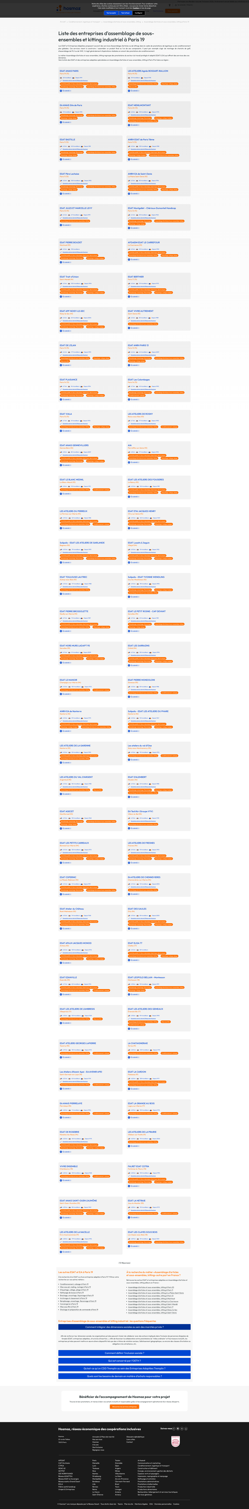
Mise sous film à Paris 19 (69, 1307)
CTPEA (61, 1466)
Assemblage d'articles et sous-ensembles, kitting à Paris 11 (150, 1290)
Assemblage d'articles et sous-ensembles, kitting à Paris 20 (151, 1287)
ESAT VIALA (66, 414)
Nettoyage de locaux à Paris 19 (72, 1293)
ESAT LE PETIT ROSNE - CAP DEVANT (147, 611)
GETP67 (61, 1471)
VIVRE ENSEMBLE (69, 1166)
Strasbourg (96, 1476)
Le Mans (118, 1476)
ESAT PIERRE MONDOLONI (141, 680)
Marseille (95, 1463)
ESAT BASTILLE (67, 139)
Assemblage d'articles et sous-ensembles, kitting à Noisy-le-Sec (152, 1310)
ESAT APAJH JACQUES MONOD (76, 943)
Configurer (138, 13)
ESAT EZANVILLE (68, 977)
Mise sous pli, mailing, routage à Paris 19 (75, 1287)
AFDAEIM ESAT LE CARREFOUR (144, 242)
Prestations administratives (148, 1481)
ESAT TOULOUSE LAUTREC (73, 577)
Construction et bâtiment (147, 1468)
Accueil (63, 22)
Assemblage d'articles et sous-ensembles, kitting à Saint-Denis (152, 1313)
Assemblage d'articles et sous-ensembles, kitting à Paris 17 (150, 1307)
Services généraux (145, 1495)
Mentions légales (141, 1504)
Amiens (118, 1492)
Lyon (94, 1466)
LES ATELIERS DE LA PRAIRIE (142, 1132)
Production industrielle (146, 1487)
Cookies (136, 8)
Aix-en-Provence (121, 1479)
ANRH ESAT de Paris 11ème (141, 139)
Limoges (118, 1489)
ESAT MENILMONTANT (139, 105)
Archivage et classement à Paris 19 (73, 1298)
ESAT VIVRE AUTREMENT (140, 311)
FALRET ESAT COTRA (138, 1166)
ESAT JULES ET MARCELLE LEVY (76, 208)
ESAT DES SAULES (137, 909)
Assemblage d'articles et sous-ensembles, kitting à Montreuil (151, 1298)
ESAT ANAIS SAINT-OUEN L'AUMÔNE (78, 1201)
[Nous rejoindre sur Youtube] (186, 1428)
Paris (94, 1460)
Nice (94, 1471)
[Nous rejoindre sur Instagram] (178, 1428)
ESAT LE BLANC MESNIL (72, 480)
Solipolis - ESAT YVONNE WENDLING (146, 577)
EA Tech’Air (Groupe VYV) (140, 811)
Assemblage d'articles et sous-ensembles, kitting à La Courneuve (153, 1301)
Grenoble (118, 1463)
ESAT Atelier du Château (72, 909)
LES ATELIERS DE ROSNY (140, 414)
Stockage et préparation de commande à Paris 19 (79, 1309)
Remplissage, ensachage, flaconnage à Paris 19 (78, 1301)
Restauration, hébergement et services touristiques (158, 1492)
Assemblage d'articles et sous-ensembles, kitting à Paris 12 (150, 1296)
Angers (118, 1468)
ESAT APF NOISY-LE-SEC (72, 311)
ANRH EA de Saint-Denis (140, 174)
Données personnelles (163, 1504)
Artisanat (141, 1460)
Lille (94, 1484)
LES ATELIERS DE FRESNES (141, 843)
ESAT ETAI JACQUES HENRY (142, 511)
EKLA (60, 1484)
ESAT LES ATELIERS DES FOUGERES (146, 480)
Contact (129, 1442)
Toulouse (95, 1468)
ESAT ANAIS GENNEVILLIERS (74, 445)
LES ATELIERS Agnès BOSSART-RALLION (148, 71)
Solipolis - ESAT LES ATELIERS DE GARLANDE (82, 543)
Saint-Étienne (97, 1495)
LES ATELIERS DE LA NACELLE (75, 1232)
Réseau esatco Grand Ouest (69, 1481)
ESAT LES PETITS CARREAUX (74, 843)
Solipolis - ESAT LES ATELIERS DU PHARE (148, 711)
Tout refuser (125, 13)
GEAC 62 (61, 1468)
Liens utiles (130, 1439)
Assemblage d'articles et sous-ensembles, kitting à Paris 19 (166, 22)
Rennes (95, 1487)
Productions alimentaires (147, 1489)
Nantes (95, 1473)
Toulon (117, 1460)
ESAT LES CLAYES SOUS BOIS (142, 1232)
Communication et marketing (149, 1463)
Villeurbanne (120, 1473)
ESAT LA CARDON (137, 1072)
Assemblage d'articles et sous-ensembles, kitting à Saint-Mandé (153, 1304)
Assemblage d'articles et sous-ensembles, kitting (122, 22)
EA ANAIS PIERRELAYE (71, 1103)
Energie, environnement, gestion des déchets (155, 1471)
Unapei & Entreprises (66, 1489)
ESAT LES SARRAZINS (138, 646)
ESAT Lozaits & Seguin (138, 543)
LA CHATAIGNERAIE (138, 1043)
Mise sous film (133, 87)
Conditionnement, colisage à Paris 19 (74, 1284)
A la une (95, 1445)
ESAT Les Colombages (139, 380)
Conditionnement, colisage (137, 395)
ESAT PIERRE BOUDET (71, 242)
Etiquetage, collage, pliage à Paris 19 (74, 1290)
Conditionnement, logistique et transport (84, 22)
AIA (130, 445)
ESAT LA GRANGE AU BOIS (141, 1103)
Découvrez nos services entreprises (124, 1407)
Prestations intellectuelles (148, 1484)
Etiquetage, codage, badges (163, 118)
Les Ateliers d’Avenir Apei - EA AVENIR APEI (81, 1072)
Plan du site (128, 1504)
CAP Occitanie (64, 1463)
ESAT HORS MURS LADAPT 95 (75, 646)
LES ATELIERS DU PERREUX (73, 511)
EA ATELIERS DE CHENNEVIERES (144, 877)
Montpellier (96, 1479)
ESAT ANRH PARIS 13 (138, 345)
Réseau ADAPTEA (65, 1476)
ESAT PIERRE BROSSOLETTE (74, 611)
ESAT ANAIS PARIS (69, 71)
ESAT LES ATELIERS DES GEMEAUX (145, 1009)
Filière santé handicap (66, 1487)
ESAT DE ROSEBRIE (69, 1132)
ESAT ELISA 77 (135, 943)
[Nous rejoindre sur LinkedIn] (182, 1428)
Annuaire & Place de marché (103, 1437)
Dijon (117, 1466)
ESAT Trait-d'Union (69, 277)
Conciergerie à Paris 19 (69, 1304)
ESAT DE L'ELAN (68, 345)
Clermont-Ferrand (122, 1481)
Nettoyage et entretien (147, 1479)
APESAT (61, 1460)
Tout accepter (111, 13)
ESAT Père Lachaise (69, 174)
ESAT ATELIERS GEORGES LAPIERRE (78, 1043)
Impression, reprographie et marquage (153, 1476)
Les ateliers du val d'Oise (140, 746)
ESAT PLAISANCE (68, 380)
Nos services (97, 1439)
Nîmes (117, 1471)
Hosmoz (95, 1442)
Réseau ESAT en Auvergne (68, 1479)
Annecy (118, 1495)
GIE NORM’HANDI (65, 1473)
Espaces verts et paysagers (148, 1473)
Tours (117, 1487)
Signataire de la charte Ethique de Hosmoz (75, 80)
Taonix (120, 1504)
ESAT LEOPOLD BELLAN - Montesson (146, 977)
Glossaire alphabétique (135, 1437)
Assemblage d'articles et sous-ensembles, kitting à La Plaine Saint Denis (156, 1293)
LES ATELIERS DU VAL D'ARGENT (76, 777)
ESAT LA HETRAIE (136, 1201)
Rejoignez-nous (98, 1450)
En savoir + (67, 90)
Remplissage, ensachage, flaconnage (72, 87)
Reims (94, 1489)
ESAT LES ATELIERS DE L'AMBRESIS (77, 1009)
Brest (117, 1484)
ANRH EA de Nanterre (71, 711)
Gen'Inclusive (97, 1447)
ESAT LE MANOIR (68, 680)
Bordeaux (96, 1481)
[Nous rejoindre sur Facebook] (174, 1428)
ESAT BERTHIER (136, 277)
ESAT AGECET (67, 811)
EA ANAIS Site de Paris (71, 105)
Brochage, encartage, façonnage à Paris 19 (77, 1295)
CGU (151, 1504)
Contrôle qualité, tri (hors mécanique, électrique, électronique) (79, 84)
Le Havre (96, 1492)
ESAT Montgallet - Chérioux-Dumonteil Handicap (152, 208)
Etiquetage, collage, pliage (169, 84)
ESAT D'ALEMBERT (137, 777)
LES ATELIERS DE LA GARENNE (75, 746)
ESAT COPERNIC (68, 877)
